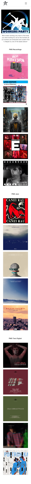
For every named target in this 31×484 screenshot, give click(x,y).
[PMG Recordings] (5, 3)
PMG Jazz (15, 194)
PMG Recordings (15, 49)
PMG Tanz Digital (15, 338)
